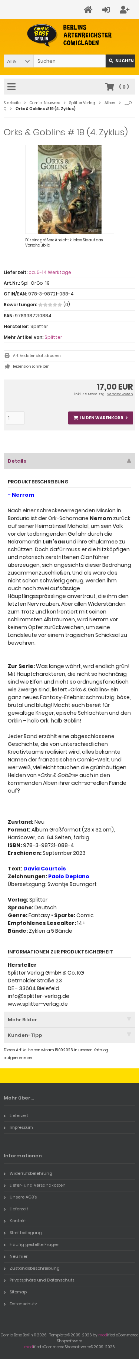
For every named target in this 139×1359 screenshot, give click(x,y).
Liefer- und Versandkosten (38, 1185)
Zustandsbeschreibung (35, 1268)
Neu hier (18, 1256)
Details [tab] (17, 460)
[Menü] (12, 87)
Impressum (21, 1127)
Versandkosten (120, 394)
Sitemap (18, 1292)
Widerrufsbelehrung (31, 1173)
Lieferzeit (19, 1115)
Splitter (53, 337)
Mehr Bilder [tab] (22, 1019)
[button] (18, 60)
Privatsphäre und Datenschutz (42, 1280)
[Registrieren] (126, 9)
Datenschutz (23, 1304)
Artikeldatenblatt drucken (37, 355)
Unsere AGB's (23, 1197)
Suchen (120, 61)
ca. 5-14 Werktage (50, 272)
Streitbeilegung (26, 1233)
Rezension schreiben (31, 366)
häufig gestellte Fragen (35, 1244)
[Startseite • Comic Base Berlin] (69, 35)
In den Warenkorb (101, 418)
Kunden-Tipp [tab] (25, 1035)
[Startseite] (89, 9)
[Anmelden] (107, 9)
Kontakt (18, 1221)
